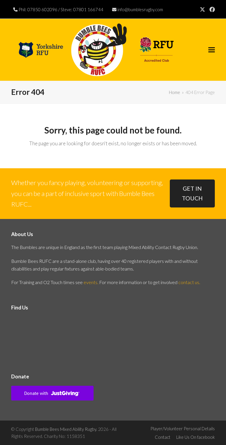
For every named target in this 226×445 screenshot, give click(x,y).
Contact (162, 437)
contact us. (189, 282)
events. (91, 282)
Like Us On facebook (195, 437)
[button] (211, 49)
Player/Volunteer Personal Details (182, 428)
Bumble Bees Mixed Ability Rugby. (66, 429)
